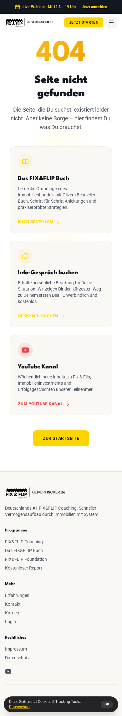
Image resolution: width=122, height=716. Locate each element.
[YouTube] (8, 671)
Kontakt (13, 604)
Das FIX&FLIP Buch (24, 550)
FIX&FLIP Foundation (26, 559)
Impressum (16, 648)
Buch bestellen (35, 222)
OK (106, 704)
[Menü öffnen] (111, 22)
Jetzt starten (83, 22)
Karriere (12, 612)
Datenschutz (19, 707)
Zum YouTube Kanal (40, 404)
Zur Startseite (61, 438)
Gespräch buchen (38, 316)
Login (10, 621)
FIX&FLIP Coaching (24, 541)
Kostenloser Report (23, 567)
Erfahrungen (17, 595)
